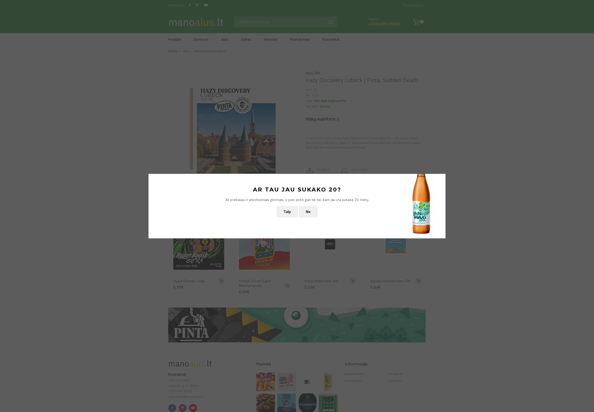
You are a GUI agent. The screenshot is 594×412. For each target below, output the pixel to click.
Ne (308, 211)
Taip (287, 211)
